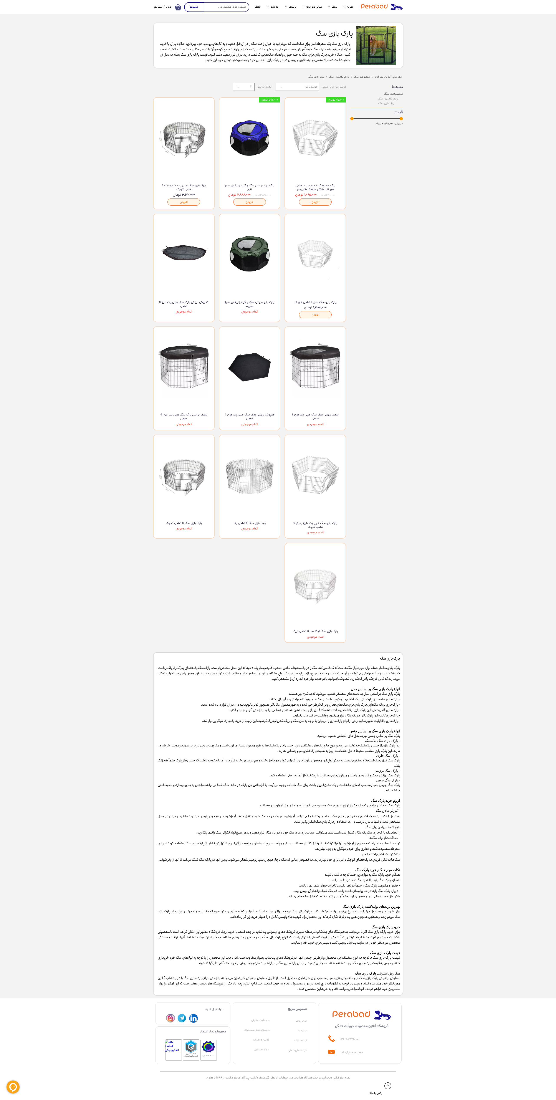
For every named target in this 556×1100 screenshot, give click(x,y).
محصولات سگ (393, 93)
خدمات (274, 7)
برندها (292, 7)
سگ (334, 7)
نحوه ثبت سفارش (260, 1020)
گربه (350, 7)
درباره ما (302, 1030)
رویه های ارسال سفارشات (257, 1030)
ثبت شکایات (300, 1040)
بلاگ (258, 7)
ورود (168, 7)
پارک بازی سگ (386, 103)
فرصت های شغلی (297, 1050)
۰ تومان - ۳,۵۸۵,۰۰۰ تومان (389, 124)
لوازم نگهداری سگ (388, 98)
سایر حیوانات (314, 7)
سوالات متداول (262, 1049)
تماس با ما (301, 1021)
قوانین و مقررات (261, 1040)
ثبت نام (158, 7)
